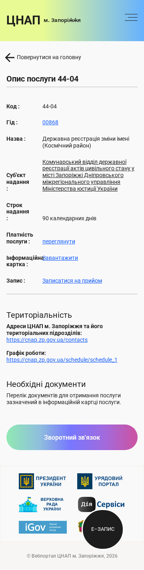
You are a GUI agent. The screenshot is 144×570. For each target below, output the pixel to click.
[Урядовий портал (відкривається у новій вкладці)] (101, 481)
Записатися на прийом (72, 280)
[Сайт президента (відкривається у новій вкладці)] (43, 481)
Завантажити (60, 258)
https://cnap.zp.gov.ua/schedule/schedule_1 (62, 360)
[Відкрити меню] (131, 20)
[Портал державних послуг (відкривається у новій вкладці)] (43, 527)
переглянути (58, 241)
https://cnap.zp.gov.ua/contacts (47, 340)
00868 (50, 122)
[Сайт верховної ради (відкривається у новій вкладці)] (43, 504)
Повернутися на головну (49, 57)
